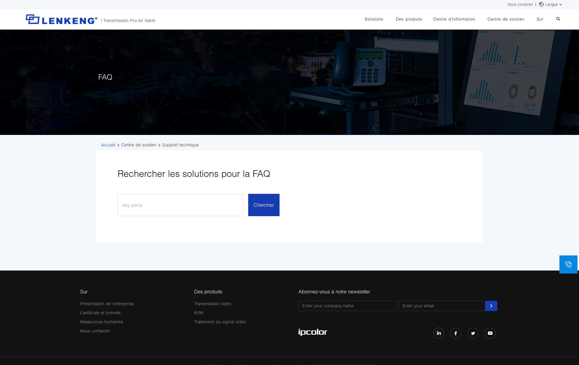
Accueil (108, 144)
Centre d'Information (454, 19)
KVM (198, 312)
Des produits (409, 19)
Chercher (264, 205)
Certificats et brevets (100, 312)
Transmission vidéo (212, 303)
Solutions (374, 19)
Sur (540, 19)
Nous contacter (520, 4)
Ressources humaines (101, 321)
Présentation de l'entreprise (107, 303)
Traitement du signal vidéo (220, 321)
